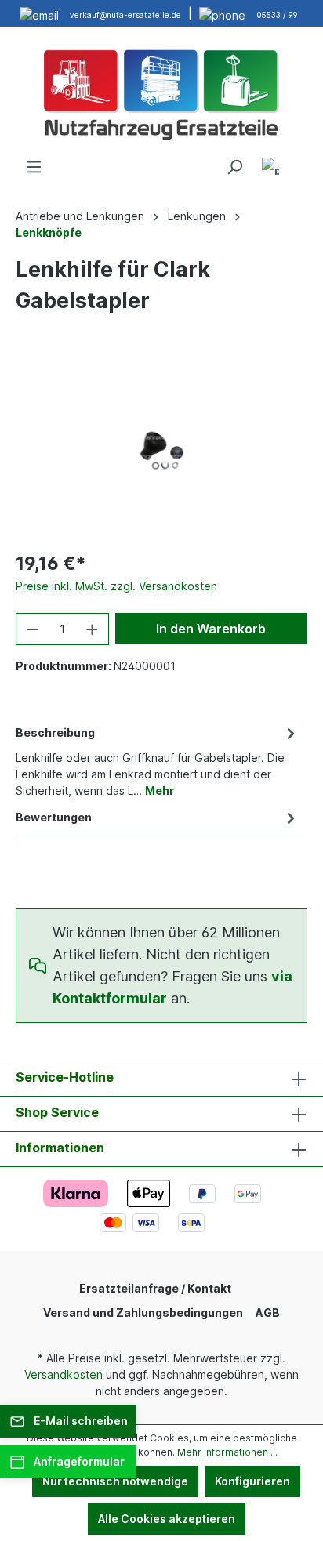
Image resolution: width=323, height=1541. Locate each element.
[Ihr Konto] (270, 169)
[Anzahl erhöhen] (92, 629)
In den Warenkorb (211, 628)
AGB (268, 1312)
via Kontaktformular (172, 987)
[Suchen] (234, 167)
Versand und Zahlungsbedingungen (143, 1312)
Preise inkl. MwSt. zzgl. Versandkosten (116, 586)
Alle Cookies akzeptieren (166, 1518)
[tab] (157, 760)
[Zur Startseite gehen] (161, 92)
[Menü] (34, 167)
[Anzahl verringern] (32, 629)
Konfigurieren (252, 1481)
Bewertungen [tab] (54, 817)
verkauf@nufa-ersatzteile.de (125, 15)
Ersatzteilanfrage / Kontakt (155, 1288)
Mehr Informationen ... (227, 1452)
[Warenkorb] (298, 161)
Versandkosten (63, 1374)
